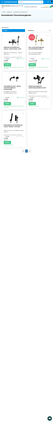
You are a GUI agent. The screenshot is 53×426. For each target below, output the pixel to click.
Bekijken (7, 64)
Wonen (4, 12)
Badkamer (9, 12)
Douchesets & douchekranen (20, 12)
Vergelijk (7, 58)
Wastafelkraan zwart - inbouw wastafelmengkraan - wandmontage (12, 87)
